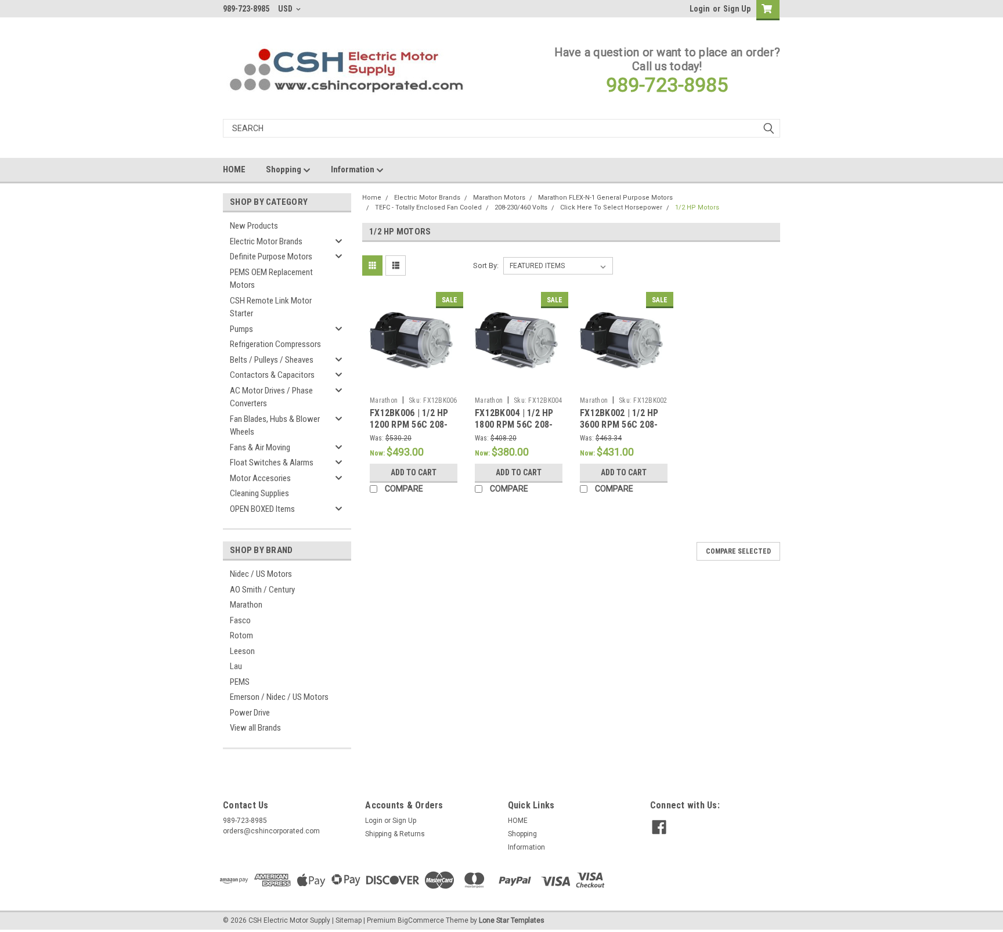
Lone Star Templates (511, 920)
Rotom (241, 635)
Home (371, 197)
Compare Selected (738, 551)
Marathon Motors (499, 197)
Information (353, 169)
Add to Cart (413, 472)
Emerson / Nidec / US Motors (279, 697)
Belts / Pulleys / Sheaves (271, 360)
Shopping (284, 169)
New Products (254, 226)
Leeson (242, 651)
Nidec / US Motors (261, 574)
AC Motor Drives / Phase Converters (271, 397)
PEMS (240, 682)
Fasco (240, 620)
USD (286, 8)
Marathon (246, 604)
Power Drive (250, 712)
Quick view (414, 382)
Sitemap (348, 920)
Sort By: (486, 265)
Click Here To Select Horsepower (611, 207)
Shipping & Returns (395, 834)
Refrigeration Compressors (275, 344)
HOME (234, 169)
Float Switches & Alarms (271, 462)
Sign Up (737, 8)
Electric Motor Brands (266, 241)
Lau (236, 666)
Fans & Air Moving (260, 447)
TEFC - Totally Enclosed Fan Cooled (428, 207)
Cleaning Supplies (259, 493)
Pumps (241, 329)
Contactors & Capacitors (272, 375)
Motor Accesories (260, 478)
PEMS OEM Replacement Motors (271, 279)
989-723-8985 (667, 84)
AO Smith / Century (262, 589)
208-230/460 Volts (521, 207)
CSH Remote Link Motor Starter (271, 307)
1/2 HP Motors (697, 207)
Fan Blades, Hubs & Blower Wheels (275, 426)
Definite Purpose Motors (271, 256)
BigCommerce (421, 920)
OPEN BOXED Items (262, 509)
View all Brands (255, 728)
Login (700, 8)
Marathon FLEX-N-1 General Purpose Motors (605, 197)
